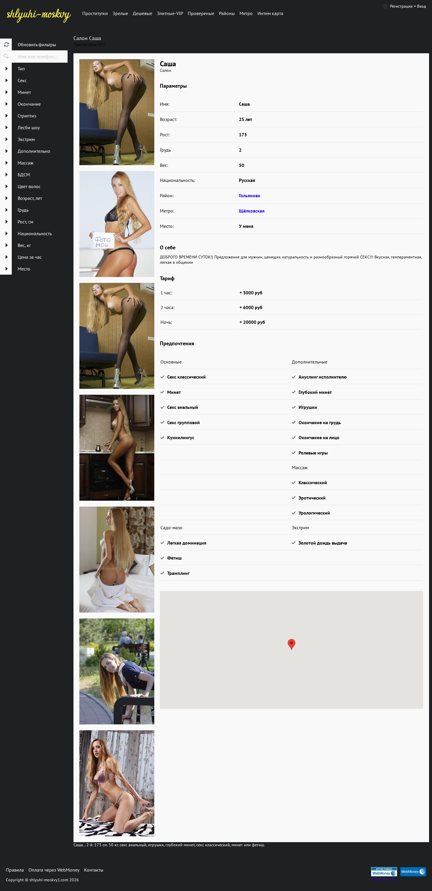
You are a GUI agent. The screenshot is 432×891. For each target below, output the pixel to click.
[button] (291, 644)
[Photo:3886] (116, 783)
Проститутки (95, 13)
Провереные (201, 13)
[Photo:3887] (116, 112)
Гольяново (249, 195)
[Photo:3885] (116, 671)
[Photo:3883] (116, 448)
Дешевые (142, 13)
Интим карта (270, 13)
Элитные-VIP (170, 13)
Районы (227, 13)
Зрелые (120, 13)
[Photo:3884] (116, 560)
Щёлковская (251, 211)
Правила (15, 870)
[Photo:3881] (116, 224)
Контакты (93, 870)
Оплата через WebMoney (54, 870)
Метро (246, 13)
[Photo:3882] (116, 336)
